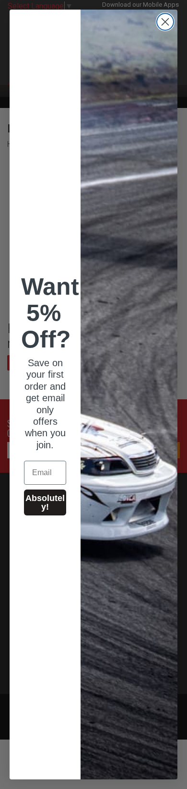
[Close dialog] (165, 21)
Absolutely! (45, 502)
